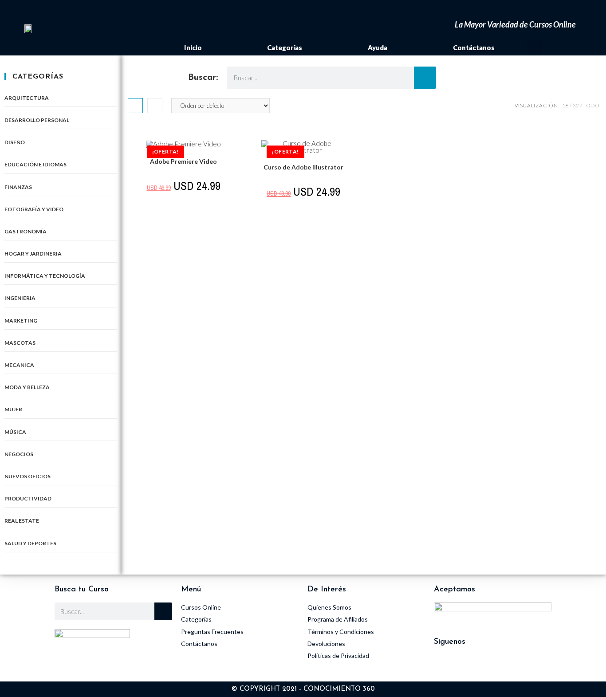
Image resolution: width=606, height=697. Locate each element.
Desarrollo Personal (36, 120)
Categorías (284, 47)
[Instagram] (445, 666)
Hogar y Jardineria (33, 253)
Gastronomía (25, 231)
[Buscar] (425, 78)
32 (576, 105)
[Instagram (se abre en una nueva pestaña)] (551, 10)
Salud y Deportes (30, 543)
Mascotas (19, 342)
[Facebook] (469, 666)
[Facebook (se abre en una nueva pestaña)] (537, 10)
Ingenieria (19, 298)
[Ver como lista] (154, 105)
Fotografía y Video (33, 209)
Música (15, 432)
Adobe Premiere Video (183, 161)
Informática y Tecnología (44, 275)
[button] (534, 47)
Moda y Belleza (27, 387)
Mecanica (19, 365)
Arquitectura (26, 98)
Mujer (13, 409)
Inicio (193, 47)
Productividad (27, 498)
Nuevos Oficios (27, 476)
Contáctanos (474, 47)
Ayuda (377, 47)
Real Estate (21, 520)
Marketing (20, 320)
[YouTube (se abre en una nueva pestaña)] (563, 10)
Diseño (14, 142)
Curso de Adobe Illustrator (303, 167)
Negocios (18, 454)
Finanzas (18, 187)
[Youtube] (494, 666)
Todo (591, 105)
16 (565, 105)
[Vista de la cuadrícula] (135, 105)
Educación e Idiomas (35, 164)
